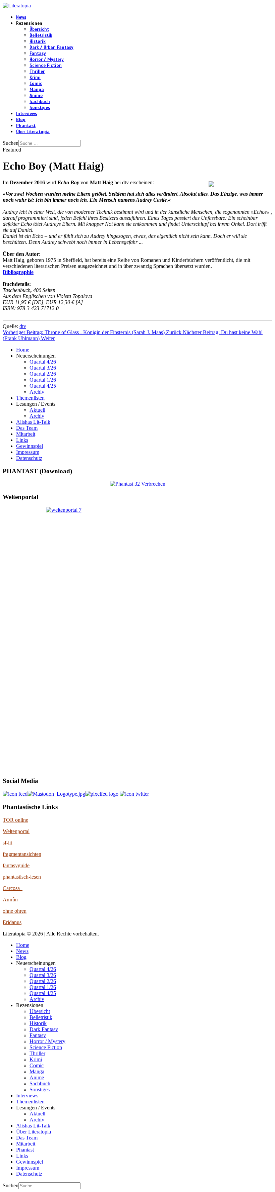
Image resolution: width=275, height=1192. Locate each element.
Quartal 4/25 (43, 386)
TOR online (15, 820)
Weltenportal (16, 831)
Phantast (26, 125)
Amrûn (10, 899)
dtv (22, 326)
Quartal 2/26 (43, 374)
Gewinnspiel (29, 446)
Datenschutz (29, 458)
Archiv (37, 392)
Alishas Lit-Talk (33, 422)
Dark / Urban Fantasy (51, 47)
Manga (37, 89)
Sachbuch (40, 101)
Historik (38, 41)
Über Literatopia (33, 131)
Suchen (10, 143)
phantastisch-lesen (22, 877)
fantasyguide (16, 865)
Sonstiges (40, 107)
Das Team (27, 428)
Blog (20, 119)
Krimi (35, 77)
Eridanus (12, 922)
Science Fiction (46, 65)
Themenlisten (30, 398)
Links (22, 440)
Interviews (26, 113)
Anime (36, 95)
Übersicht (39, 29)
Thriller (37, 71)
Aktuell (37, 410)
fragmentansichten (22, 854)
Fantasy (38, 53)
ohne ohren (14, 911)
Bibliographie (18, 272)
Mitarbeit (25, 434)
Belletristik (41, 35)
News (21, 17)
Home (22, 350)
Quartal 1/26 (43, 380)
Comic (36, 83)
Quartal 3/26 (43, 368)
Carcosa (12, 888)
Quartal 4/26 (43, 362)
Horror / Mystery (47, 59)
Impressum (27, 452)
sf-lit (7, 843)
